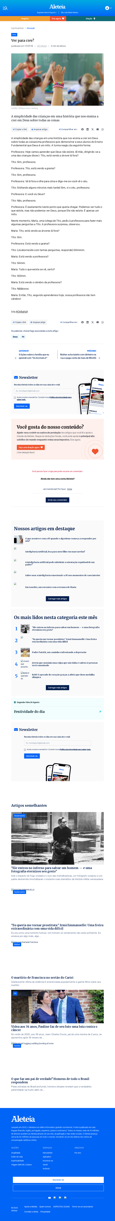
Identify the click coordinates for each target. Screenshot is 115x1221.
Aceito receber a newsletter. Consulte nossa (44, 398)
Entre (69, 489)
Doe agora (56, 18)
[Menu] (18, 8)
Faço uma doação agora (29, 447)
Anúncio (46, 1168)
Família (17, 1045)
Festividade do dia (29, 711)
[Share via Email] (97, 129)
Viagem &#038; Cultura (21, 1164)
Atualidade (15, 1153)
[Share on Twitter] (92, 129)
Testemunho (19, 815)
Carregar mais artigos (57, 598)
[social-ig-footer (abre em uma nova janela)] (65, 1197)
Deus (15, 336)
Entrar (58, 1187)
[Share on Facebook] (82, 129)
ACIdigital (21, 311)
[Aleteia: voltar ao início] (57, 6)
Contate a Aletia (31, 1211)
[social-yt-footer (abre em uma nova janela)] (49, 1197)
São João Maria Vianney (69, 12)
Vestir (45, 1164)
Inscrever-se (21, 406)
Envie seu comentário (57, 500)
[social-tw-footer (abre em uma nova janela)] (60, 1197)
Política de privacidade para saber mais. (75, 749)
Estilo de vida (17, 1156)
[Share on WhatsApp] (103, 129)
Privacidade (45, 1211)
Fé (23, 336)
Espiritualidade (17, 28)
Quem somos (45, 1206)
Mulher (17, 944)
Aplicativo (47, 1156)
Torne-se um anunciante (82, 1206)
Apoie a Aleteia (30, 1206)
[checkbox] (15, 397)
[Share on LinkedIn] (87, 129)
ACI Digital (42, 46)
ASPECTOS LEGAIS (61, 1206)
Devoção (31, 28)
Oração (89, 18)
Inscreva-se (48, 1160)
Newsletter (48, 1153)
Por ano (77, 1153)
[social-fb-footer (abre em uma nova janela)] (55, 1197)
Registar (25, 18)
